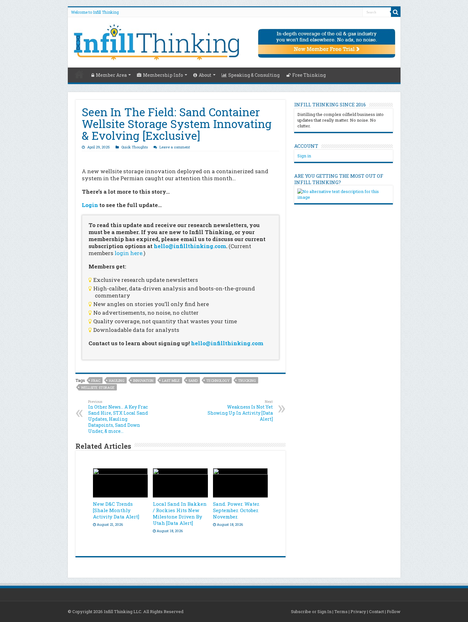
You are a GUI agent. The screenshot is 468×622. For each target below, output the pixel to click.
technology (218, 380)
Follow (394, 611)
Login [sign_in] (90, 205)
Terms (341, 611)
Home (79, 74)
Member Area (111, 75)
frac (95, 380)
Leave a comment (175, 147)
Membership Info (163, 75)
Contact (376, 611)
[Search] (396, 12)
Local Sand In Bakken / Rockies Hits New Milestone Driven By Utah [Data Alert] (180, 513)
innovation (143, 380)
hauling (116, 380)
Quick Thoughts (134, 147)
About (205, 75)
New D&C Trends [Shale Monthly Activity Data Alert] (116, 510)
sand (193, 380)
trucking (247, 380)
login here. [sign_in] (129, 253)
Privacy (358, 611)
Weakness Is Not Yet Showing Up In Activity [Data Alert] (240, 410)
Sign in (304, 156)
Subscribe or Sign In (311, 611)
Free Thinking (309, 75)
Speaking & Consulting (254, 75)
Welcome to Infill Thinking (95, 12)
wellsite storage (98, 387)
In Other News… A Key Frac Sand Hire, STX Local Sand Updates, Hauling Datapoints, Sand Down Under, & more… (118, 416)
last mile (171, 380)
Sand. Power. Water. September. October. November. (236, 510)
